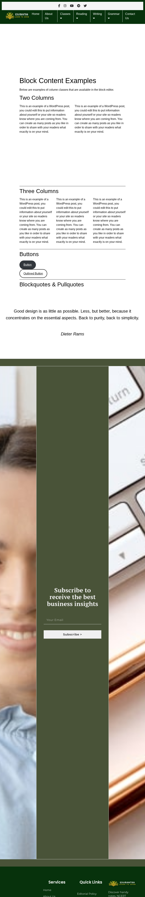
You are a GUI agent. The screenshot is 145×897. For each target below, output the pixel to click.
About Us (48, 16)
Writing (97, 13)
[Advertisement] (72, 50)
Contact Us (130, 16)
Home (35, 13)
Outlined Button (33, 273)
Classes (65, 13)
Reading (81, 13)
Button (28, 264)
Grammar (114, 13)
